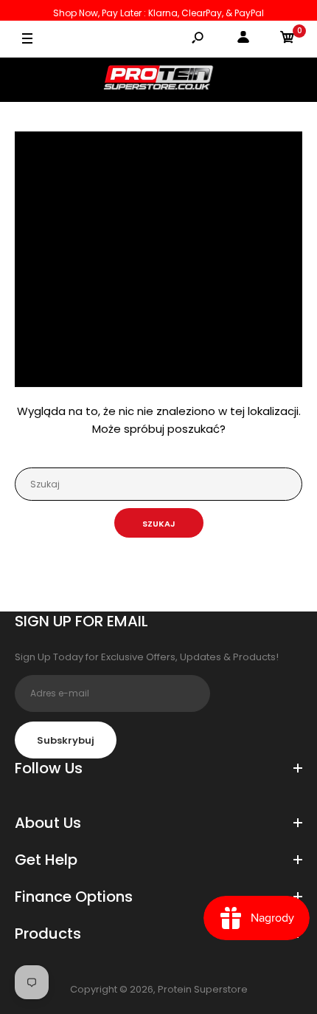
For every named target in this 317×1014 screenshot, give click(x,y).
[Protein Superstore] (158, 80)
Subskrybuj (65, 740)
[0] (287, 39)
